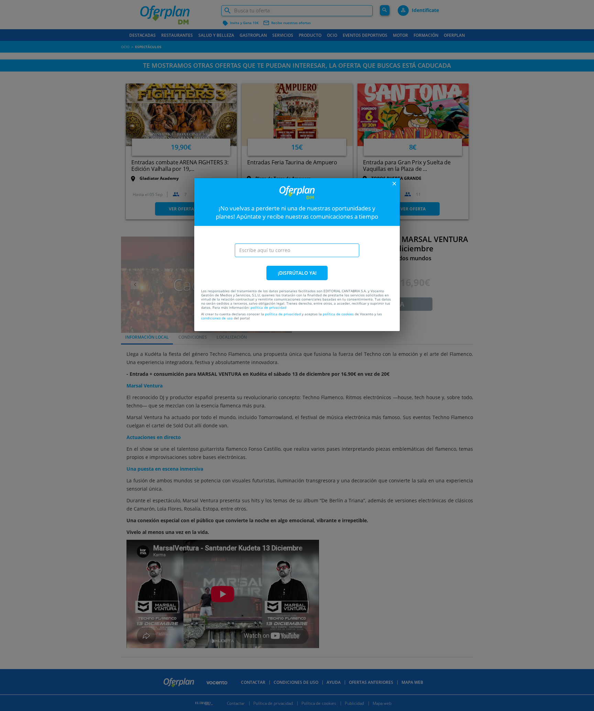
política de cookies (338, 313)
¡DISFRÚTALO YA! (297, 273)
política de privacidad (268, 307)
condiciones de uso (217, 318)
